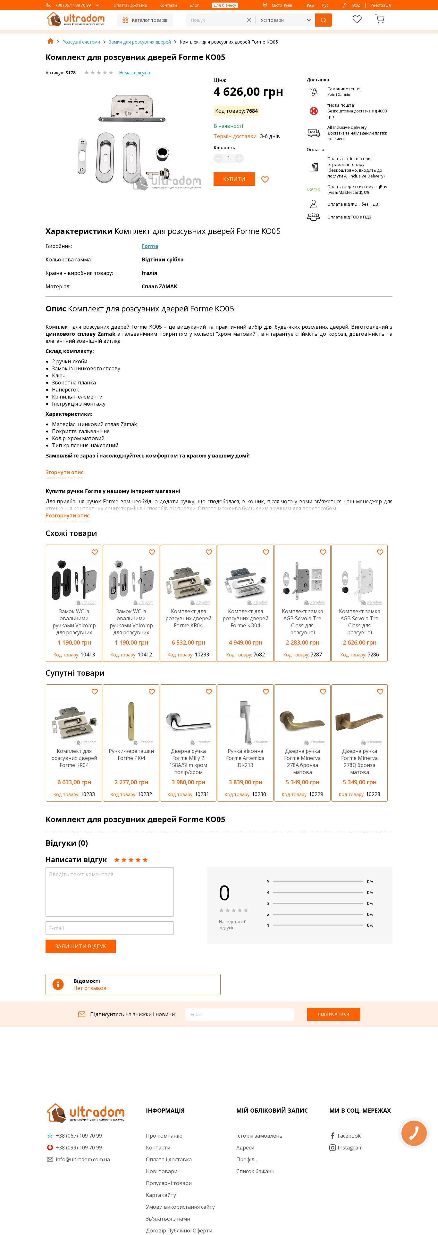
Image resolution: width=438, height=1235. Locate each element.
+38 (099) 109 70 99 (78, 1147)
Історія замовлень (259, 1135)
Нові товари (161, 1171)
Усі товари (272, 20)
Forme (150, 246)
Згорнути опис (64, 472)
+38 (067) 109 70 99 (73, 5)
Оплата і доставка (130, 5)
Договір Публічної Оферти (179, 1230)
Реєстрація (381, 5)
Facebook (349, 1135)
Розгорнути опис (67, 515)
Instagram (350, 1147)
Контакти (168, 5)
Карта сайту (161, 1194)
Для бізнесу (225, 5)
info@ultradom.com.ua (82, 1159)
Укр (310, 5)
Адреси (245, 1147)
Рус (325, 5)
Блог (194, 5)
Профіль (246, 1159)
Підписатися (333, 1014)
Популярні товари (169, 1183)
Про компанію (164, 1135)
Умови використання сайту (180, 1206)
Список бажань (255, 1171)
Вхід (356, 5)
